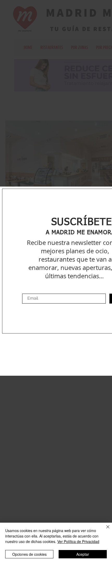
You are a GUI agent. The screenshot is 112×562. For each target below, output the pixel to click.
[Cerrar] (104, 530)
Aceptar (82, 554)
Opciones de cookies (29, 554)
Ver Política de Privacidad (78, 541)
